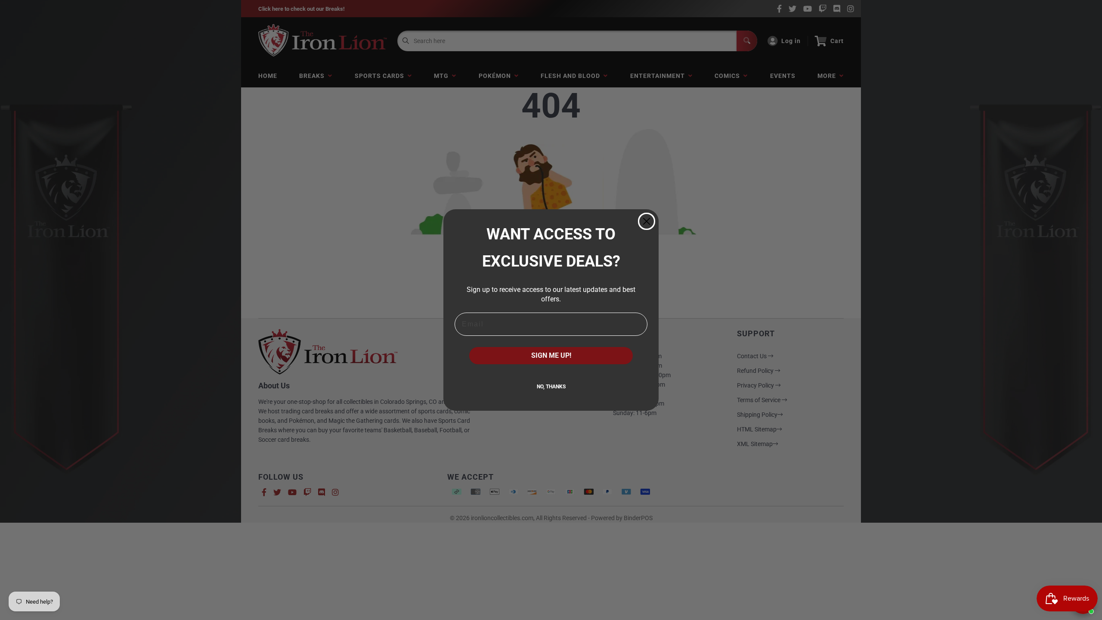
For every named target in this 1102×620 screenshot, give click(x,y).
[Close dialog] (646, 221)
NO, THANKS (551, 387)
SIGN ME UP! (551, 355)
